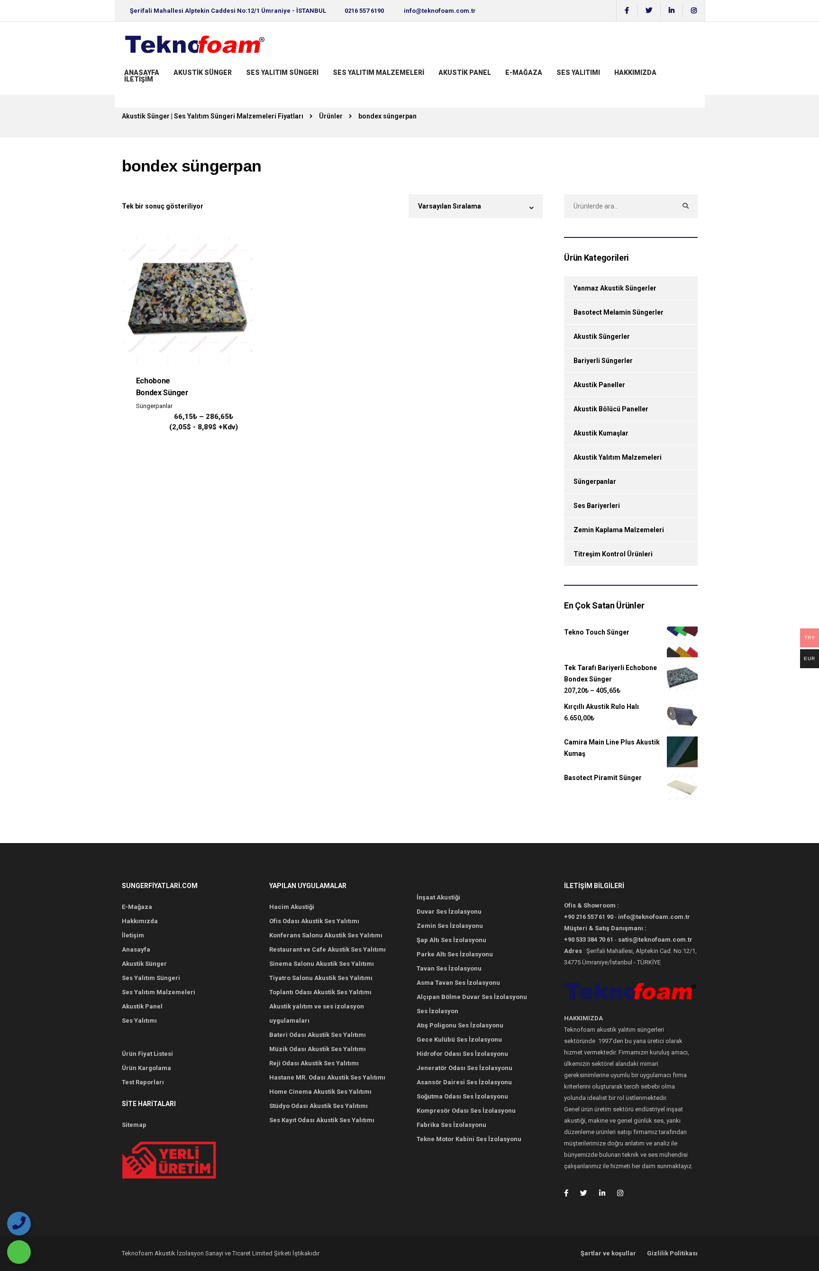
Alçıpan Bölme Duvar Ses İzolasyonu (472, 996)
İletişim (138, 79)
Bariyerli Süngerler (603, 360)
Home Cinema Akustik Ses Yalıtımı (320, 1091)
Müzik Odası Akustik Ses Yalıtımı (317, 1049)
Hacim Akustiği (291, 906)
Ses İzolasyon (437, 1011)
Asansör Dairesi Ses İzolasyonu (464, 1082)
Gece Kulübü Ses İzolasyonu (459, 1039)
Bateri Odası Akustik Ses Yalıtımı (317, 1034)
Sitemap (134, 1124)
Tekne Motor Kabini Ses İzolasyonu (469, 1139)
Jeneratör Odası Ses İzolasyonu (464, 1067)
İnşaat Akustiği (438, 897)
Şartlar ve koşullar (608, 1253)
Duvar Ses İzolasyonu (449, 911)
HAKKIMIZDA (635, 72)
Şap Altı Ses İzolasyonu (451, 940)
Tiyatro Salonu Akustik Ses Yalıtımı (321, 977)
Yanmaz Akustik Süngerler (614, 288)
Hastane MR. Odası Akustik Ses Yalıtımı (327, 1077)
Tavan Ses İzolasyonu (449, 968)
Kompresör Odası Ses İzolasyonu (466, 1110)
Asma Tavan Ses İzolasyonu (458, 982)
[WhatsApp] (19, 1252)
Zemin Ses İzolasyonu (450, 925)
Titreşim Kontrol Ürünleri (613, 554)
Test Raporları (143, 1082)
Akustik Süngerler (601, 336)
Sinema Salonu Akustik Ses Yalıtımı (321, 963)
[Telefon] (19, 1223)
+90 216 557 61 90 (588, 916)
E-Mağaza (523, 72)
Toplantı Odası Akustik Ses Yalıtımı (320, 992)
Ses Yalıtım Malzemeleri (378, 72)
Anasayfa (141, 72)
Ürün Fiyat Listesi (147, 1053)
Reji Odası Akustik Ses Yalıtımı (314, 1063)
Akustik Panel (464, 72)
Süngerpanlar (154, 405)
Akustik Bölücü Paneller (610, 409)
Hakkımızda (140, 921)
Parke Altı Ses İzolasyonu (455, 954)
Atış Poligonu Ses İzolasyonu (460, 1025)
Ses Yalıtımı (578, 72)
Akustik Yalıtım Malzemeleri (617, 457)
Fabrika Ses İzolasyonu (451, 1124)
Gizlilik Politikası (672, 1253)
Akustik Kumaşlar (600, 433)
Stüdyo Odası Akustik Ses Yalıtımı (318, 1105)
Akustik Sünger (202, 72)
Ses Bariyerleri (596, 505)
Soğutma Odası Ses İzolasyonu (462, 1096)
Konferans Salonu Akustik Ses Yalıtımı (325, 935)
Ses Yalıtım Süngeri (282, 72)
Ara (686, 206)
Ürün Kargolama (146, 1067)
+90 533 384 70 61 (588, 939)
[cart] (125, 88)
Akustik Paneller (599, 385)
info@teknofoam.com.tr (440, 10)
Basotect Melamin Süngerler (618, 312)
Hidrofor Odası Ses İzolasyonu (462, 1053)
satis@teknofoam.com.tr (655, 939)
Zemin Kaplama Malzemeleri (618, 530)
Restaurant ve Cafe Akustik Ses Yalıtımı (327, 949)
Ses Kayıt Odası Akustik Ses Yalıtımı (321, 1120)
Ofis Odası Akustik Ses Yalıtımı (314, 921)
